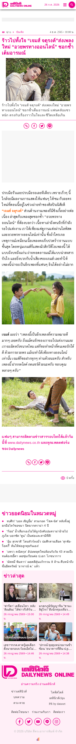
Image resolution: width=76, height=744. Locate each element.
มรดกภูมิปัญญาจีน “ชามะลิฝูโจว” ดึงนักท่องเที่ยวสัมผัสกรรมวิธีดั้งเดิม (55, 609)
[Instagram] (56, 721)
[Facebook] (35, 462)
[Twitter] (41, 462)
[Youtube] (38, 721)
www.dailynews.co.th (24, 443)
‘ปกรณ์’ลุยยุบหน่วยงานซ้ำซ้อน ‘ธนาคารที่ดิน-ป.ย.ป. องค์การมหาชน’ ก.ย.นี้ (55, 648)
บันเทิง (20, 32)
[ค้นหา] (72, 4)
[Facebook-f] (19, 721)
